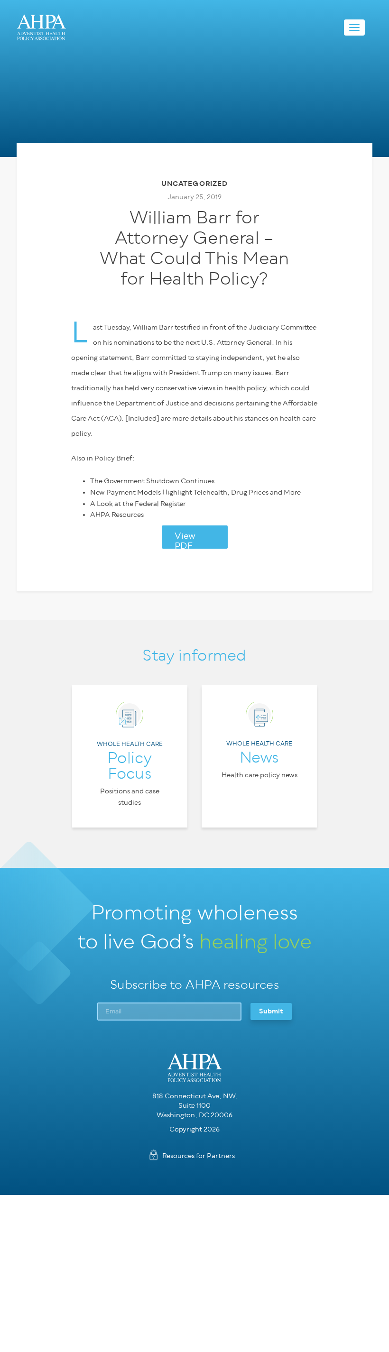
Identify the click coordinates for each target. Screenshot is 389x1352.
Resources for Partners (198, 1155)
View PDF (185, 540)
